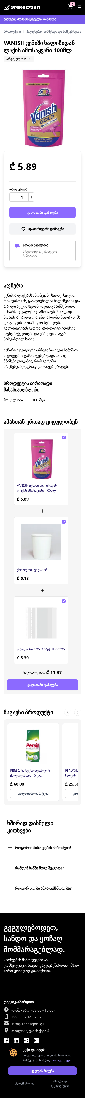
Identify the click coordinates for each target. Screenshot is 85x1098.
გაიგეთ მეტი (62, 1060)
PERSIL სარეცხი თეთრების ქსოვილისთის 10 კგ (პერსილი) (30, 773)
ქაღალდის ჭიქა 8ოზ (32, 570)
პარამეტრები (24, 1083)
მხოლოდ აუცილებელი (60, 1083)
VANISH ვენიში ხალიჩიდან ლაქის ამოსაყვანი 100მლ (37, 488)
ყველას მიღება (42, 1071)
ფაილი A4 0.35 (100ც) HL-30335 (41, 649)
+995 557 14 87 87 (26, 1017)
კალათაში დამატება (42, 212)
